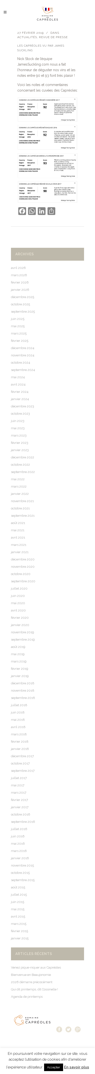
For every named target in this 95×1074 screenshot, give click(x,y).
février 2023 (19, 443)
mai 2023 (18, 428)
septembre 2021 (23, 515)
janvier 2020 (20, 625)
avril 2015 (18, 916)
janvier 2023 (20, 450)
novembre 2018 (22, 690)
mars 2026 (19, 275)
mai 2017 (17, 785)
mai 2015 (17, 909)
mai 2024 (18, 377)
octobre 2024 (20, 362)
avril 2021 (18, 537)
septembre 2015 (23, 880)
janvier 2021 (19, 552)
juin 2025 (17, 319)
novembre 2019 (22, 632)
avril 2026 (18, 268)
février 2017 (19, 800)
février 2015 (19, 931)
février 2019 (19, 668)
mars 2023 (19, 435)
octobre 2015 (20, 873)
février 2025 (19, 341)
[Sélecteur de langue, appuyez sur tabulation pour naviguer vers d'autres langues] (48, 9)
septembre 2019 (23, 639)
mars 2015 (18, 924)
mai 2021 (17, 530)
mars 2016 (19, 851)
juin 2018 (18, 712)
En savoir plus (76, 1067)
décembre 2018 (22, 683)
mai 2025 (18, 326)
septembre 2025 (23, 311)
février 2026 (20, 282)
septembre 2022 (23, 472)
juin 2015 (17, 902)
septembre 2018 (23, 698)
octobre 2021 (20, 508)
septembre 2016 (23, 822)
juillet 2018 (19, 705)
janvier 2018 (20, 749)
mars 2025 (19, 333)
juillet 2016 (19, 829)
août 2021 (18, 523)
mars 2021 (18, 545)
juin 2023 (17, 421)
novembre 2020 (23, 566)
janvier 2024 (20, 399)
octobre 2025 (20, 304)
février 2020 (20, 617)
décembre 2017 (22, 756)
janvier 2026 (20, 290)
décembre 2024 (22, 348)
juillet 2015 (19, 894)
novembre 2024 (22, 355)
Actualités (27, 37)
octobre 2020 (20, 574)
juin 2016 (18, 836)
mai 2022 (18, 479)
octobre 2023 (20, 413)
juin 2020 (18, 596)
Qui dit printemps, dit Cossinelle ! (34, 989)
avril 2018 (18, 727)
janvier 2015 (19, 938)
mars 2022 (19, 486)
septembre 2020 (23, 581)
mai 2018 (18, 720)
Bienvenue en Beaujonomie (31, 975)
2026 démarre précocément (31, 982)
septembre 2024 (23, 370)
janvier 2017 (19, 807)
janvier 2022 (20, 494)
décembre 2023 (22, 406)
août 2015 (18, 887)
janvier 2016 (20, 858)
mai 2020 (18, 603)
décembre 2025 (22, 297)
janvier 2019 (20, 676)
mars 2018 (19, 734)
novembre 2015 (22, 865)
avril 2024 (18, 384)
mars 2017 (18, 792)
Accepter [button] (53, 1067)
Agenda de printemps (27, 996)
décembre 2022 (22, 457)
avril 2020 (18, 610)
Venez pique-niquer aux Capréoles (36, 967)
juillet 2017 (19, 778)
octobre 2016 (20, 814)
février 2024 (19, 392)
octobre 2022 (20, 464)
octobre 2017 (20, 763)
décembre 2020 (23, 559)
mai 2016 (18, 843)
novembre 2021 (22, 501)
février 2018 (19, 741)
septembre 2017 (23, 771)
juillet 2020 (19, 588)
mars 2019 (19, 661)
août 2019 (18, 647)
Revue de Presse (53, 37)
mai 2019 (18, 654)
